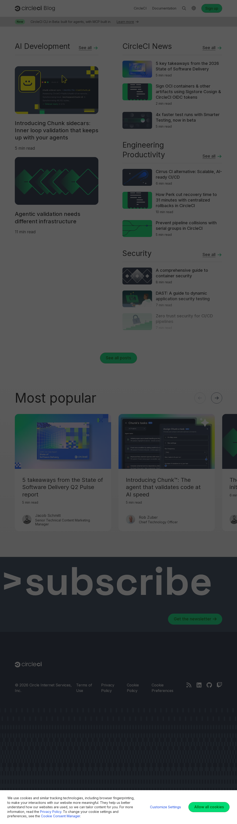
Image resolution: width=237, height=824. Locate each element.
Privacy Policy (50, 812)
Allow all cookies (209, 807)
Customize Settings (165, 807)
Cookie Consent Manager (60, 816)
